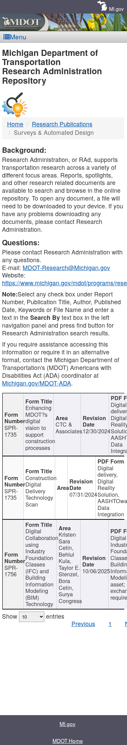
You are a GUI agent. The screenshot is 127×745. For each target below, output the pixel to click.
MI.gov (116, 8)
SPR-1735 (11, 430)
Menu (18, 36)
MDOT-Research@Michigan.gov (66, 267)
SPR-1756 (11, 570)
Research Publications (62, 124)
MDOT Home (67, 740)
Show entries (33, 616)
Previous (83, 623)
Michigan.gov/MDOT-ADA (36, 383)
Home (15, 124)
